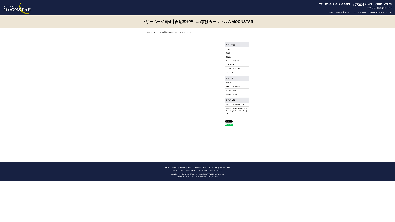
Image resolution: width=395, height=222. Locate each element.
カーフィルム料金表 (360, 12)
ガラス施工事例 (231, 90)
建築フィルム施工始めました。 (236, 104)
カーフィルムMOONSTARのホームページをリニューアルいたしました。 (236, 111)
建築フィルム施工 (231, 94)
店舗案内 (339, 12)
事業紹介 (348, 12)
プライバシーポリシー (233, 68)
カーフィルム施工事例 (233, 86)
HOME (331, 12)
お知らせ (229, 83)
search (390, 12)
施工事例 (372, 12)
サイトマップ (230, 72)
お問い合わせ (383, 12)
